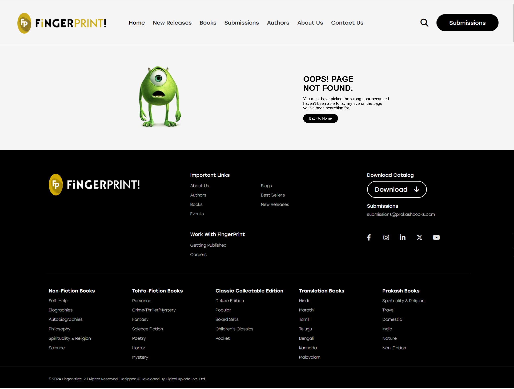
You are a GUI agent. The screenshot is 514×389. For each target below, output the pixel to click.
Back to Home (320, 118)
